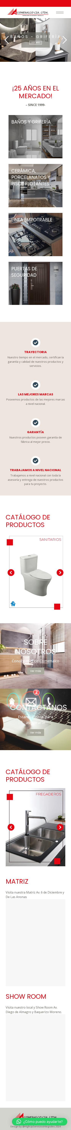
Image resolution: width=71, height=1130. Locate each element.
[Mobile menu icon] (59, 12)
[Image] (35, 572)
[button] (39, 1121)
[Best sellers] (35, 136)
